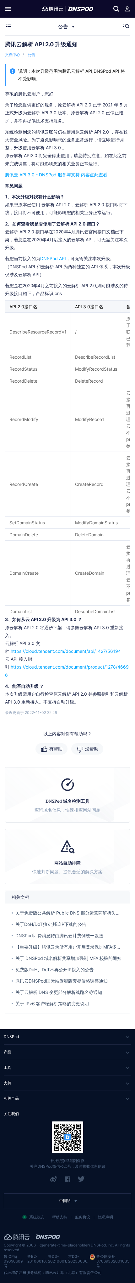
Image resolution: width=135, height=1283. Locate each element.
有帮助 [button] (55, 748)
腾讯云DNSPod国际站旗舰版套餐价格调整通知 (61, 981)
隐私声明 (105, 1217)
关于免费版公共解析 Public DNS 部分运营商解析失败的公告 (74, 912)
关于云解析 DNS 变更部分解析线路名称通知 (58, 992)
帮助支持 (59, 1217)
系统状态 (36, 1217)
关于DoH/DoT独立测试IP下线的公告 (50, 924)
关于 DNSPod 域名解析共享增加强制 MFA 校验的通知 (68, 958)
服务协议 (82, 1217)
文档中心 (12, 54)
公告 (31, 54)
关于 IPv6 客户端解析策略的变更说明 (52, 1003)
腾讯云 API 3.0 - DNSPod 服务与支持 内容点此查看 (56, 174)
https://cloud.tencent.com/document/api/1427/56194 (66, 651)
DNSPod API (53, 258)
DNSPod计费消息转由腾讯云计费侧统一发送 (59, 935)
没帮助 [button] (91, 748)
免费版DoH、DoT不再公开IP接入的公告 (54, 969)
